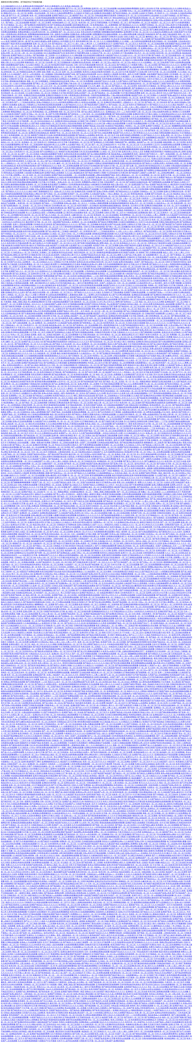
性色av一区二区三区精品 (20, 335)
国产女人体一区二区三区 (37, 163)
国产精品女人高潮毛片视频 (82, 414)
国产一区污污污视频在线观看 (130, 508)
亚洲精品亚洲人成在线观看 (106, 299)
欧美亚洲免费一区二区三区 (172, 318)
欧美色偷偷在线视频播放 (112, 79)
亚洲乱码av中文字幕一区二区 (27, 527)
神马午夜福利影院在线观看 (174, 388)
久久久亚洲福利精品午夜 (11, 313)
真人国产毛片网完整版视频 (56, 114)
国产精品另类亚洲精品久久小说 (160, 274)
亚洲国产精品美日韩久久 (160, 184)
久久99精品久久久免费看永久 (50, 11)
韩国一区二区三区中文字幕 (70, 112)
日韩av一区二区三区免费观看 (81, 81)
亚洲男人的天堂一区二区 (180, 485)
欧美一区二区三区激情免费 (100, 318)
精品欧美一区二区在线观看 (78, 518)
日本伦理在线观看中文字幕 (73, 560)
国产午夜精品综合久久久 (47, 166)
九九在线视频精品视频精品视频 (119, 271)
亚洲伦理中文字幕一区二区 (41, 274)
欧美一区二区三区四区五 (29, 480)
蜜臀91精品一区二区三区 (109, 243)
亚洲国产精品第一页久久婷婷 (39, 196)
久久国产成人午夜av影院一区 (133, 255)
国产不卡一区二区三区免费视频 (78, 8)
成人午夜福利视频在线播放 (126, 250)
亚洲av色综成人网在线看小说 (60, 503)
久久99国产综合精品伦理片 (105, 69)
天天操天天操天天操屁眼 (135, 323)
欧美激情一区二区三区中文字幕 (115, 72)
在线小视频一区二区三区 (51, 72)
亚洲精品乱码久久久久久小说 (20, 353)
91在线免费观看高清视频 (105, 58)
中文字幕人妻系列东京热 (163, 527)
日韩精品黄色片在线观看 (182, 159)
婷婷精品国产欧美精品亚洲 (141, 278)
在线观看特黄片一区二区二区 (158, 255)
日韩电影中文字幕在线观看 (163, 109)
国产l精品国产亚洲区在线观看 (139, 109)
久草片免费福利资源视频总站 (140, 20)
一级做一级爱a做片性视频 (40, 442)
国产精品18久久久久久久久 (169, 65)
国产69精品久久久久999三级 (94, 123)
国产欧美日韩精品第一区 (151, 391)
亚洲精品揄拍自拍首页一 (173, 349)
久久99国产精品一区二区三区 (166, 475)
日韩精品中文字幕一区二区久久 (117, 30)
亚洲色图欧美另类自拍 (141, 161)
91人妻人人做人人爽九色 (82, 44)
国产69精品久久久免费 (40, 320)
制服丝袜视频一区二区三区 (150, 149)
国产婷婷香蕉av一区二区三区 (91, 323)
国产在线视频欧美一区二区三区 (128, 187)
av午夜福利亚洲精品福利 (94, 480)
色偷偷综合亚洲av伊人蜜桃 (30, 72)
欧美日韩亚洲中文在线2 (10, 550)
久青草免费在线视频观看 (154, 229)
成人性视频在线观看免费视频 (142, 337)
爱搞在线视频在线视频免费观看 (165, 377)
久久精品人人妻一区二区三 (176, 313)
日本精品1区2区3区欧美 (42, 224)
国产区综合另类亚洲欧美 (110, 557)
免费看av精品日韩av (70, 438)
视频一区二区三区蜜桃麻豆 (38, 81)
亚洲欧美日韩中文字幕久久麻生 (145, 114)
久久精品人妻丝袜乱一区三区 (115, 281)
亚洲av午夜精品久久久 (10, 109)
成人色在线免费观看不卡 (70, 360)
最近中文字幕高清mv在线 (39, 245)
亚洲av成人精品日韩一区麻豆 (57, 407)
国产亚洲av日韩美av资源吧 (104, 191)
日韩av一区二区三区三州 (70, 159)
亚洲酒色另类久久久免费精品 (174, 236)
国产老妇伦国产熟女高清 (58, 454)
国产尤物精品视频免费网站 (86, 170)
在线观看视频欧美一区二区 (81, 489)
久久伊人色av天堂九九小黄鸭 (108, 302)
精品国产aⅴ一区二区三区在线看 (149, 142)
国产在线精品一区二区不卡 (62, 501)
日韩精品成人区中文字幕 (57, 142)
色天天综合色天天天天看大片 (33, 309)
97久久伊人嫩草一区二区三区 (99, 86)
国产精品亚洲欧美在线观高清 (55, 342)
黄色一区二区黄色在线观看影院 (113, 257)
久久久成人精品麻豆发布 (141, 116)
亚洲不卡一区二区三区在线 (131, 553)
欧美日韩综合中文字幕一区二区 (145, 424)
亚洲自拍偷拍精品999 (68, 198)
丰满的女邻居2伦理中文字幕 (38, 522)
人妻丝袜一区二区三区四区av (53, 377)
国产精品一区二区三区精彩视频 (34, 403)
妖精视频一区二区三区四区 (178, 489)
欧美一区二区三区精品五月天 (128, 459)
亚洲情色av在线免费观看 (92, 281)
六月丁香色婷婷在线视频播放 (71, 227)
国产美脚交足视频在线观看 (86, 274)
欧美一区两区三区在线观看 (146, 27)
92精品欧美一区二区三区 (42, 543)
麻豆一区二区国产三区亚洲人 (16, 266)
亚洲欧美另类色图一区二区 (43, 445)
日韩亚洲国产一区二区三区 (114, 182)
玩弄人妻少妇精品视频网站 (136, 393)
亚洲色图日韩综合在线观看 (65, 156)
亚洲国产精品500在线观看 (61, 175)
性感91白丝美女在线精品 (161, 159)
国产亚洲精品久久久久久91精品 (80, 339)
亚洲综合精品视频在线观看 (11, 149)
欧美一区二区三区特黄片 (63, 541)
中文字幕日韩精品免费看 (130, 93)
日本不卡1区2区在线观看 (148, 222)
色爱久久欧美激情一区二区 (96, 449)
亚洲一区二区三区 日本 (42, 44)
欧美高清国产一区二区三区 (67, 285)
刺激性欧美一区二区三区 (35, 62)
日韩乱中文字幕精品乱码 (50, 126)
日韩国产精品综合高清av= (58, 419)
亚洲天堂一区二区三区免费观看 (115, 330)
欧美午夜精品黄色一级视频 (141, 468)
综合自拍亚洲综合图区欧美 (93, 55)
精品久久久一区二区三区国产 (134, 238)
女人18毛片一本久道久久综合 (69, 278)
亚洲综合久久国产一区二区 (116, 539)
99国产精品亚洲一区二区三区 (154, 156)
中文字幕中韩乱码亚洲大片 (180, 311)
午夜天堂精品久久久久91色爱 (60, 306)
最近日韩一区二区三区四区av (80, 454)
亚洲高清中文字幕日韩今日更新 (141, 217)
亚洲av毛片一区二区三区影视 (141, 203)
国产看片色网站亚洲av (173, 442)
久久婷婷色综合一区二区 (33, 86)
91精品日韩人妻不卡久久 (131, 236)
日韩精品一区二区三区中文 (51, 30)
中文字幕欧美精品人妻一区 (90, 421)
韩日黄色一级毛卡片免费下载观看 (132, 74)
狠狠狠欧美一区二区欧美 (154, 442)
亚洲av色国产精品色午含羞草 (130, 245)
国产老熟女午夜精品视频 (181, 83)
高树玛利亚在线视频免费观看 (111, 276)
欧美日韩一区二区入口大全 (82, 133)
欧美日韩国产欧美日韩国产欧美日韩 (177, 198)
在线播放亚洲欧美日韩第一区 (70, 281)
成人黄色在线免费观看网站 (148, 69)
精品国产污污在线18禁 (114, 51)
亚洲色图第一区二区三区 (180, 306)
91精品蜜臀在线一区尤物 (92, 248)
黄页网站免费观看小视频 (39, 473)
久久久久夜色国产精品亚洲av (48, 520)
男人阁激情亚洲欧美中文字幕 (39, 302)
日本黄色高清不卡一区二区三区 (110, 130)
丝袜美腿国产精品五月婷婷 (175, 44)
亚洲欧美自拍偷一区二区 (121, 161)
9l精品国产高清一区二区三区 (138, 327)
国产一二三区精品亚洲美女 (25, 102)
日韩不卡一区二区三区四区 (126, 288)
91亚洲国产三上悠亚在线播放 (40, 210)
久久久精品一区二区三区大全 (136, 360)
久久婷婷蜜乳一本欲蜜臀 (82, 379)
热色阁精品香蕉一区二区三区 (46, 227)
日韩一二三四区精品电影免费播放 (19, 257)
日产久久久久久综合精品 (11, 309)
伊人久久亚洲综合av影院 (36, 213)
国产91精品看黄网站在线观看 (169, 342)
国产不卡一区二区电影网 (19, 15)
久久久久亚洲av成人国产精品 (48, 344)
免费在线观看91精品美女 (169, 133)
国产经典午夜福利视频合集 (88, 243)
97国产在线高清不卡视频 (24, 189)
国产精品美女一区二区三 (62, 44)
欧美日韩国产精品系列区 (124, 370)
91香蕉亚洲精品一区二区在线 (50, 485)
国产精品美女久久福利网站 (97, 88)
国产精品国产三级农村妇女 (97, 316)
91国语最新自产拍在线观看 (121, 386)
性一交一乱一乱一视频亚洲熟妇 (138, 381)
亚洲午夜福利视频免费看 (152, 494)
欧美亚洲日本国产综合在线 (62, 65)
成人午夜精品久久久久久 (162, 330)
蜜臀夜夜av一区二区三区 (111, 107)
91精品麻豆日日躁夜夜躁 (100, 184)
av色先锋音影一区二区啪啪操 (41, 74)
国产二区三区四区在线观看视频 (51, 98)
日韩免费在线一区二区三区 (159, 316)
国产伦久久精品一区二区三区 (82, 229)
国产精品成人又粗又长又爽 (153, 445)
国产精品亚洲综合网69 (151, 438)
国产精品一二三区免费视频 (52, 203)
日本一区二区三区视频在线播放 (122, 27)
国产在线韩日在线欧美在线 (137, 182)
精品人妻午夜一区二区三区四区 (175, 414)
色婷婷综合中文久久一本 (11, 250)
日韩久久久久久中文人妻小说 (151, 196)
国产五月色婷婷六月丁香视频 (109, 412)
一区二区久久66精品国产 (33, 461)
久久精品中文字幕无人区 (83, 13)
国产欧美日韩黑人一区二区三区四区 (158, 231)
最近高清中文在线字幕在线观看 (108, 400)
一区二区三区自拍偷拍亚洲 (179, 213)
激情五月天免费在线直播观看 (48, 327)
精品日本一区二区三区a (121, 62)
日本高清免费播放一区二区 (28, 264)
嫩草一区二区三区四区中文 (76, 98)
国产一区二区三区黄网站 (101, 346)
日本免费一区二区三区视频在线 (57, 62)
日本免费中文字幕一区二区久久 (100, 98)
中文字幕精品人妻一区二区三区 (152, 478)
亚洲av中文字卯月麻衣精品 (60, 283)
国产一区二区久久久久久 (59, 471)
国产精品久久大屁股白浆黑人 (153, 163)
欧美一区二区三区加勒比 (162, 220)
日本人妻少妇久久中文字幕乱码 (110, 170)
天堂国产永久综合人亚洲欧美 (19, 262)
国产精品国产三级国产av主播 (140, 173)
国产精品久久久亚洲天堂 (61, 196)
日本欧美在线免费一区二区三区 (35, 140)
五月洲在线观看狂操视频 (70, 327)
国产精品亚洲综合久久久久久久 (65, 224)
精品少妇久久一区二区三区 (64, 67)
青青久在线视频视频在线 (72, 248)
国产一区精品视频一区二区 (171, 154)
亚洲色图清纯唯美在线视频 (64, 135)
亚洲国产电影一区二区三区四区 (154, 140)
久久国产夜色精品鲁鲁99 (129, 325)
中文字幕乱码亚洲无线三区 (68, 557)
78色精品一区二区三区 (147, 529)
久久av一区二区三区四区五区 (176, 553)
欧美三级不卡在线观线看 (92, 511)
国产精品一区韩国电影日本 (62, 529)
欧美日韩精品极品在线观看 (12, 356)
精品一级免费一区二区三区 (49, 119)
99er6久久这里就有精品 (72, 147)
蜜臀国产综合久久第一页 (13, 269)
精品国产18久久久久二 (60, 229)
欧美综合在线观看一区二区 (92, 102)
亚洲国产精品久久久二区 (62, 15)
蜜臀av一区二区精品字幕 (118, 119)
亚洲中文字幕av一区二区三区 (33, 114)
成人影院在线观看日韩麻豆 (154, 511)
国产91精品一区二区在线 (175, 534)
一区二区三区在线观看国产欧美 (167, 320)
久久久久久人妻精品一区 (67, 388)
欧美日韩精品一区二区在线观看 (164, 41)
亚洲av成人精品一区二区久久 (75, 203)
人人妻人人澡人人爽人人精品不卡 (135, 107)
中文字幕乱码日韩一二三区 (111, 238)
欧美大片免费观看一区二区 (116, 220)
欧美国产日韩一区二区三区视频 (105, 245)
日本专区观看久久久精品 (129, 396)
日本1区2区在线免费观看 (89, 152)
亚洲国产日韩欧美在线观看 (135, 292)
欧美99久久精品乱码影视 (93, 72)
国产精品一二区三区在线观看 (17, 22)
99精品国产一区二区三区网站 (65, 210)
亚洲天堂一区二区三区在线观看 (103, 8)
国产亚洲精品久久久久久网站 (81, 149)
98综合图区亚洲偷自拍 (32, 339)
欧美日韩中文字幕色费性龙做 (77, 53)
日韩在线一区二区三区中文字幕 (82, 400)
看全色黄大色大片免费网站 (141, 449)
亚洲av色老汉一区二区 (132, 276)
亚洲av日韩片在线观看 (12, 39)
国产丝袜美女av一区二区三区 (161, 290)
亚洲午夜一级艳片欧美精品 (62, 435)
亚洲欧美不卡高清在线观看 (128, 128)
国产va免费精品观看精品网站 (82, 447)
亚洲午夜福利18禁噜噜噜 (130, 135)
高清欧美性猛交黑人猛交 (17, 299)
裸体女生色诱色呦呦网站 (69, 555)
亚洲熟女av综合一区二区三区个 (163, 327)
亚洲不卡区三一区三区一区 (153, 201)
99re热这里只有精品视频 (120, 39)
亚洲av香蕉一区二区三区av (171, 135)
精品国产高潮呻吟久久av (115, 46)
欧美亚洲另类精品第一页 (58, 346)
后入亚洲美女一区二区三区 (91, 159)
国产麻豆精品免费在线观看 (80, 471)
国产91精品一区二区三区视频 (55, 194)
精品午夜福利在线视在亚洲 (122, 475)
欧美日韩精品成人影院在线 (43, 137)
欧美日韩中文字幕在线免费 (17, 243)
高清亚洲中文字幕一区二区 (135, 452)
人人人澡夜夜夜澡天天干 (102, 44)
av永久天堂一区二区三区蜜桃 (55, 86)
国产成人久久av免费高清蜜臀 (131, 384)
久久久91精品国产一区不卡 (18, 74)
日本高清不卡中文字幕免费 (17, 121)
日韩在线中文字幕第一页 (35, 76)
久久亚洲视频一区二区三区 (149, 175)
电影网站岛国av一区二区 (118, 217)
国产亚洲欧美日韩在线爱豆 (110, 353)
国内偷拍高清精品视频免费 (32, 51)
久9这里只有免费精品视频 (136, 123)
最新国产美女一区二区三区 (83, 15)
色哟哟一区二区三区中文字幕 (68, 20)
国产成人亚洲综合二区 (21, 274)
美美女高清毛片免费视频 (91, 32)
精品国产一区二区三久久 (161, 22)
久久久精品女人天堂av (95, 290)
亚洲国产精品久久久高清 (152, 543)
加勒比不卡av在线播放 (43, 494)
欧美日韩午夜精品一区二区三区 (48, 60)
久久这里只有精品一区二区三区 (18, 48)
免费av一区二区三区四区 (148, 65)
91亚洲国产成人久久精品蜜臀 (80, 245)
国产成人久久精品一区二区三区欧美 (56, 215)
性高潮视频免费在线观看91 (104, 532)
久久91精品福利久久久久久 (134, 433)
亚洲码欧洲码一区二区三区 (105, 201)
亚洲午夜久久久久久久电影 (90, 107)
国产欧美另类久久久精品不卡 (132, 121)
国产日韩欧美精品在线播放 (71, 499)
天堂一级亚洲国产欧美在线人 (59, 222)
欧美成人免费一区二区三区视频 (95, 217)
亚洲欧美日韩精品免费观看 (88, 548)
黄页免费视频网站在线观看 (64, 37)
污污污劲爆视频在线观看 (34, 356)
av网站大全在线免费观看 (115, 123)
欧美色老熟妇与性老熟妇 (177, 140)
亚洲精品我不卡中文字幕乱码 (156, 548)
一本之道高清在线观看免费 (140, 41)
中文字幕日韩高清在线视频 (165, 417)
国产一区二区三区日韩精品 (30, 27)
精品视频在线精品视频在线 (110, 205)
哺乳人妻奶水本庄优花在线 (84, 396)
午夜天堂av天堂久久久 (27, 327)
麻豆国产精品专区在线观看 (125, 487)
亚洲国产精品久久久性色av (21, 55)
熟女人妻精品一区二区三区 (119, 194)
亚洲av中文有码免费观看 (22, 421)
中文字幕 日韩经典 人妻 (177, 285)
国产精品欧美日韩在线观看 (37, 180)
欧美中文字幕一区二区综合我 (157, 306)
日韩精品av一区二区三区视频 (151, 191)
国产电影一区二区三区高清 (66, 276)
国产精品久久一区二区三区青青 (124, 86)
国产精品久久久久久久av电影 (59, 201)
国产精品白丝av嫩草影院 (113, 499)
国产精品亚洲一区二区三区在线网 (37, 435)
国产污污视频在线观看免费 (105, 546)
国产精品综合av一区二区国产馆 (177, 60)
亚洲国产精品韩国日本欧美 (23, 499)
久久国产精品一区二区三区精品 (13, 454)
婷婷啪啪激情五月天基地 (70, 264)
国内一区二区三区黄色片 (158, 213)
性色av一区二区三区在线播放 (97, 27)
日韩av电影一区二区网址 (159, 311)
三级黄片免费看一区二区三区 (27, 100)
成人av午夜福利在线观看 (48, 130)
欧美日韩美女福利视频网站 (45, 20)
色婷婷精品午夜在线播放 (50, 217)
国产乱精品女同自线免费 (86, 74)
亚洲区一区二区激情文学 (175, 67)
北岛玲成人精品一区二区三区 (126, 473)
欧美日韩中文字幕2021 (182, 231)
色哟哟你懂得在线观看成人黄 (24, 156)
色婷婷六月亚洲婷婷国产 (170, 168)
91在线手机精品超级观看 (45, 18)
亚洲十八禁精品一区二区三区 (13, 295)
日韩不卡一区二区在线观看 (93, 220)
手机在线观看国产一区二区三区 (159, 238)
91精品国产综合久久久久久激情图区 (32, 489)
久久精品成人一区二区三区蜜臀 (136, 367)
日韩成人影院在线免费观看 (74, 27)
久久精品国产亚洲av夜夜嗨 (68, 323)
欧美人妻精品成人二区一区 (156, 51)
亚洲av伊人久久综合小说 (64, 191)
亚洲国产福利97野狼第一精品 (151, 473)
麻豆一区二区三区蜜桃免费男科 (100, 487)
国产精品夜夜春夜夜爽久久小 (112, 515)
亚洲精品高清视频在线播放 (84, 58)
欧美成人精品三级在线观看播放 (106, 358)
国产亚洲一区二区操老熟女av (107, 396)
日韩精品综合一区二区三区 (86, 130)
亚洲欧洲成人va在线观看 (54, 39)
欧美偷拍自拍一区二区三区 (101, 457)
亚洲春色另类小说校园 (83, 191)
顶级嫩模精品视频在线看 (181, 126)
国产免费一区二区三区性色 (45, 553)
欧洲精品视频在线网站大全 (14, 241)
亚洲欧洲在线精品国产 (112, 349)
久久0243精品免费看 (54, 424)
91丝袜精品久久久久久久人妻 (67, 466)
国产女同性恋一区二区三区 (111, 198)
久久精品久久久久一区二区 (130, 525)
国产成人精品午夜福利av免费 (39, 41)
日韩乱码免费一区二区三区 (32, 405)
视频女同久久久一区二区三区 (15, 13)
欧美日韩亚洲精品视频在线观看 (24, 182)
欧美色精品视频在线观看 (22, 311)
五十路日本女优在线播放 (107, 128)
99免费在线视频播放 (9, 32)
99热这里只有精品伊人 (85, 546)
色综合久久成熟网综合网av (144, 457)
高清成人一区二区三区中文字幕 (136, 372)
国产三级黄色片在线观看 (113, 367)
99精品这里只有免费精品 (139, 405)
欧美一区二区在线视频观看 (19, 541)
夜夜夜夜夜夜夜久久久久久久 (56, 356)
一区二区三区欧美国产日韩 (163, 62)
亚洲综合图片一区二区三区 (167, 550)
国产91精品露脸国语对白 (148, 532)
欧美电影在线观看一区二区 (84, 374)
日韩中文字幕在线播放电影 (94, 227)
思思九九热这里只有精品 (22, 276)
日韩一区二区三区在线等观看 (144, 419)
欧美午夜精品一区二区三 (50, 46)
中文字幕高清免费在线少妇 (56, 208)
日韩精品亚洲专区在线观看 (14, 213)
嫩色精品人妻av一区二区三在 (157, 37)
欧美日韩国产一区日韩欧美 (88, 205)
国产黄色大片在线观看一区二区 (74, 527)
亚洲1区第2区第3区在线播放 (75, 154)
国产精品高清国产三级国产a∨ (96, 105)
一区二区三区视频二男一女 (153, 508)
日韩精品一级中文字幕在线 (94, 46)
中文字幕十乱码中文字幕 (76, 241)
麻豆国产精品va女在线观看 (80, 297)
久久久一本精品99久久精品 (108, 525)
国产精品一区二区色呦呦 (88, 224)
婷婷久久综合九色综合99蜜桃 (172, 128)
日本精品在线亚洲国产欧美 (108, 442)
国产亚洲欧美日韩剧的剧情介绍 (36, 25)
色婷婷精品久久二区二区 (128, 196)
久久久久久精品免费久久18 (168, 81)
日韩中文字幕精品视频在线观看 (72, 290)
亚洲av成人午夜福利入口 (27, 105)
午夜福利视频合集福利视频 (21, 330)
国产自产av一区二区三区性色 (176, 48)
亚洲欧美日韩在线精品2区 (38, 133)
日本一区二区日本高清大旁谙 (149, 318)
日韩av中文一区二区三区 (151, 224)
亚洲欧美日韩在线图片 (103, 13)
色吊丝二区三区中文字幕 (126, 58)
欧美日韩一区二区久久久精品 (61, 398)
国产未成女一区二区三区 (118, 105)
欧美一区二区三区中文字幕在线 (174, 391)
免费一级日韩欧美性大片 (39, 283)
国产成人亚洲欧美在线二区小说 (64, 384)
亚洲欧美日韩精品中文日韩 (56, 95)
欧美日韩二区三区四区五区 (68, 238)
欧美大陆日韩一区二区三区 (30, 215)
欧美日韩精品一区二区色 (59, 320)
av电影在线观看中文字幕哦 (123, 356)
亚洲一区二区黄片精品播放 (112, 156)
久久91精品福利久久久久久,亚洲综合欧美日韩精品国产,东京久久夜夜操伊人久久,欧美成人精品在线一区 (42, 6)
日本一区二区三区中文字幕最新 (48, 367)
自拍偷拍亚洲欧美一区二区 (164, 281)
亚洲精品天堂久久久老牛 (72, 220)
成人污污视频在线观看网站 (162, 351)
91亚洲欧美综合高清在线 (81, 62)
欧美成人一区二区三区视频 (11, 386)
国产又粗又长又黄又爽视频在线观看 (88, 501)
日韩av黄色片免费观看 (84, 358)
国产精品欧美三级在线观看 (106, 435)
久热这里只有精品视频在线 (172, 149)
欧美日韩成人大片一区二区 (177, 339)
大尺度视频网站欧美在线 (65, 358)
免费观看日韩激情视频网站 (113, 360)
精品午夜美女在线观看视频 (21, 44)
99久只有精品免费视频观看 (38, 414)
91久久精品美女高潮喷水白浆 (161, 32)
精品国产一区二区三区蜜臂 (41, 22)
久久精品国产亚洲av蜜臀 (40, 379)
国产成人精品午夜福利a (177, 102)
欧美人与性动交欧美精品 (72, 123)
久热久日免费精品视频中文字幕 (162, 107)
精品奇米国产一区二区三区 (166, 363)
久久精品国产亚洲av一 (99, 194)
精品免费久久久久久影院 (169, 269)
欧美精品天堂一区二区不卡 (119, 468)
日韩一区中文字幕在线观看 (84, 65)
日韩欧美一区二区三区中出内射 (43, 91)
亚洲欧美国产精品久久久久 (23, 227)
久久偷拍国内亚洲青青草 (91, 83)
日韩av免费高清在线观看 (28, 119)
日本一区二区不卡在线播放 (177, 205)
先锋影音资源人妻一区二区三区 (139, 177)
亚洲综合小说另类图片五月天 (63, 41)
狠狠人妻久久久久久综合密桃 (12, 62)
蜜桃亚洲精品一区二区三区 (21, 112)
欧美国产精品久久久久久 (72, 11)
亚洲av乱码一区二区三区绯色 (69, 182)
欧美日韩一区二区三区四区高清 (120, 428)
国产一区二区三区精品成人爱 (128, 492)
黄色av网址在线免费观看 (101, 309)
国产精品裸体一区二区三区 (139, 22)
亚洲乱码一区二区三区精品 (21, 358)
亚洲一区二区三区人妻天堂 (151, 93)
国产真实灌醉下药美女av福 (108, 534)
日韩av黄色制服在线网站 (146, 58)
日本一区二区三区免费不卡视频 (23, 281)
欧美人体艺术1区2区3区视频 (27, 457)
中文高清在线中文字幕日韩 (117, 173)
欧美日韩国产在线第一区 (128, 252)
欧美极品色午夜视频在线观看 (48, 159)
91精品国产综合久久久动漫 (116, 55)
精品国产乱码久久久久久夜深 (111, 388)
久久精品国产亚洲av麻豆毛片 (168, 95)
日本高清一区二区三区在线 (130, 266)
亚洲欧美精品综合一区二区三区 (13, 259)
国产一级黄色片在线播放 (150, 459)
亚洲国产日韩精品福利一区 (11, 128)
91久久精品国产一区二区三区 (72, 116)
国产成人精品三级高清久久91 (93, 112)
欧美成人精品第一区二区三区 (13, 424)
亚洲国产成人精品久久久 (72, 485)
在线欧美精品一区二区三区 (50, 123)
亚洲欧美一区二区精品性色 (46, 323)
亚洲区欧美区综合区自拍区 (62, 252)
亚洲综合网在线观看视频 (91, 79)
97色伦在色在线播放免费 (104, 187)
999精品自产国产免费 (108, 306)
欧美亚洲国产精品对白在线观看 (119, 208)
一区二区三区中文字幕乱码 (40, 205)
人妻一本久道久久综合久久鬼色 (81, 69)
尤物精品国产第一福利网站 (125, 142)
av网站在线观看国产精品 (105, 175)
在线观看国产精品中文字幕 (156, 299)
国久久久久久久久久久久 (156, 323)
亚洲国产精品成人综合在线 (57, 69)
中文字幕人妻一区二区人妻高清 (117, 480)
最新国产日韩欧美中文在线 (112, 37)
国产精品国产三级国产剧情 (160, 83)
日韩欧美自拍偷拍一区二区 (167, 513)
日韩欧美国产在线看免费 (155, 313)
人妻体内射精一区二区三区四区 (64, 539)
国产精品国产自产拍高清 (172, 224)
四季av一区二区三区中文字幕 (167, 503)
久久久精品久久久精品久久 (61, 522)
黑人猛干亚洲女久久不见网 (40, 243)
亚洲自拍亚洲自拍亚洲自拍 (130, 163)
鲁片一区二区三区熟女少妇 (84, 435)
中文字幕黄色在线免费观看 (40, 187)
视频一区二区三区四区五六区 (66, 137)
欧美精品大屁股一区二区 (176, 163)
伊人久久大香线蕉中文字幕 (14, 503)
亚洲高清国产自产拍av (140, 184)
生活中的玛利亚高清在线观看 (90, 285)
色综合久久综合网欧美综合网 (44, 496)
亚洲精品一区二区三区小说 (138, 290)
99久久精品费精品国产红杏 (54, 53)
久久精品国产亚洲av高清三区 (74, 88)
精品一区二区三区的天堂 (98, 119)
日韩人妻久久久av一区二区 (59, 489)
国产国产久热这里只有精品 (168, 227)
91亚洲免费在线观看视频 (43, 67)
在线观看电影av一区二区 (145, 363)
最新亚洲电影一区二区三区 (146, 496)
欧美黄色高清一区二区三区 (114, 323)
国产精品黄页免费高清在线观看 (78, 309)
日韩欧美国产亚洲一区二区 (175, 525)
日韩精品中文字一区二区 (126, 15)
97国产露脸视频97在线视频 (150, 332)
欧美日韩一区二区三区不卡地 (107, 135)
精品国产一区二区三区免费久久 (145, 271)
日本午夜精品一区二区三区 (162, 11)
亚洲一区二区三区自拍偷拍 (40, 175)
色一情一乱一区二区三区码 (68, 421)
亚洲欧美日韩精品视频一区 (155, 205)
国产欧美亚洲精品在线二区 (148, 269)
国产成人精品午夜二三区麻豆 (57, 231)
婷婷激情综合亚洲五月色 (111, 91)
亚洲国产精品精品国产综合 (32, 363)
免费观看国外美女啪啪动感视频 (105, 34)
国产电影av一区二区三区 (22, 445)
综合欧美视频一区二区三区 (105, 447)
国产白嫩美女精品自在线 (159, 30)
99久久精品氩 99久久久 (103, 541)
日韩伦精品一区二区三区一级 (57, 391)
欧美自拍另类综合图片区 (82, 522)
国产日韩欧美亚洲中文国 (11, 8)
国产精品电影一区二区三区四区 (57, 447)
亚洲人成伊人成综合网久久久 (89, 91)
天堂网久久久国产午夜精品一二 (173, 459)
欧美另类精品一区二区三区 (16, 522)
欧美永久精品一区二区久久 (181, 123)
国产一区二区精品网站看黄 (163, 173)
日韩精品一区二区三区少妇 (30, 400)
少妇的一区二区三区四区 (182, 220)
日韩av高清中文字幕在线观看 (22, 20)
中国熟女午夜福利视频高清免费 (106, 163)
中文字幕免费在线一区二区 (28, 372)
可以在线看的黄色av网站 (11, 201)
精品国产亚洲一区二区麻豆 (103, 320)
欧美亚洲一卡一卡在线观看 (180, 147)
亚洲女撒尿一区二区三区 (132, 349)
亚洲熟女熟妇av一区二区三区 (152, 48)
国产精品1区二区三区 (53, 259)
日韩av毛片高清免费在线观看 (44, 311)
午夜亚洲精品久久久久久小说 (135, 130)
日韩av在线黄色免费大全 (162, 112)
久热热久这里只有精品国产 (174, 482)
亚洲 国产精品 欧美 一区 (149, 98)
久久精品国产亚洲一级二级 (29, 46)
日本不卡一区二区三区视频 (170, 309)
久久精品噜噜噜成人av (105, 473)
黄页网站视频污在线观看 (172, 396)
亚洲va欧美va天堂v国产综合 (104, 489)
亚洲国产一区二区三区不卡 (109, 48)
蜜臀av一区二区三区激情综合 (18, 412)
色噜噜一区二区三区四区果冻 (46, 79)
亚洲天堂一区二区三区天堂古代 (149, 234)
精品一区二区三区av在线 (93, 499)
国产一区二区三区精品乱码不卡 (104, 144)
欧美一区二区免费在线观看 (68, 166)
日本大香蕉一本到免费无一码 (33, 8)
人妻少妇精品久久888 (139, 76)
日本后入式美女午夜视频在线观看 (31, 69)
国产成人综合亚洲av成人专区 (114, 147)
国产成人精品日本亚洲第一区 (37, 292)
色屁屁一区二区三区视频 (22, 137)
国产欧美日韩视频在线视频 (83, 332)
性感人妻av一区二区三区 (80, 180)
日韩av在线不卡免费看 (163, 337)
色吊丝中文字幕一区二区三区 (92, 351)
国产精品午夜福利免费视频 (111, 365)
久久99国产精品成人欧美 (61, 482)
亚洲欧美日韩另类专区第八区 (17, 187)
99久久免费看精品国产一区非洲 (57, 168)
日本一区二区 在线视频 (126, 283)
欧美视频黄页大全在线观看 (52, 468)
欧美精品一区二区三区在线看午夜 (111, 274)
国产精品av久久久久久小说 (73, 30)
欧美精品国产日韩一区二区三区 (141, 417)
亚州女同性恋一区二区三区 (145, 464)
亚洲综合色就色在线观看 (180, 452)
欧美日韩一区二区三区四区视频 (135, 189)
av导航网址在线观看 (54, 213)
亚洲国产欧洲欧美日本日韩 (162, 400)
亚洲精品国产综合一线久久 (97, 337)
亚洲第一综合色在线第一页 (38, 13)
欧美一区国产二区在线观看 (85, 442)
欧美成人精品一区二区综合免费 (139, 304)
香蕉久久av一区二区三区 (90, 236)
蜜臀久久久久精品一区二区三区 (124, 309)
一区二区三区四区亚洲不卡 (117, 417)
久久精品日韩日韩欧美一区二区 (129, 414)
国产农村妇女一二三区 (77, 114)
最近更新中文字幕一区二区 (36, 222)
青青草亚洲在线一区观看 (140, 194)
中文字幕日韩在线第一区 (82, 196)
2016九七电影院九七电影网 (107, 74)
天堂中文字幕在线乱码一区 (114, 60)
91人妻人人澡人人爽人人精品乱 (56, 461)
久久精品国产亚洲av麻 (94, 177)
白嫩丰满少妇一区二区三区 (82, 215)
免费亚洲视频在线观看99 (159, 189)
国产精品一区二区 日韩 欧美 (156, 102)
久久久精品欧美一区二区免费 (44, 353)
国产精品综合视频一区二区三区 (72, 506)
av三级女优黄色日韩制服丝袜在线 (53, 457)
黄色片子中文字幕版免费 (13, 407)
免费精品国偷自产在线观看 (88, 189)
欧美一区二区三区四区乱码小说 (139, 281)
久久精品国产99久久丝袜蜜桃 (44, 421)
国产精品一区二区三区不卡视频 (113, 83)
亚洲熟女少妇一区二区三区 (146, 379)
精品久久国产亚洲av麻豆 (22, 170)
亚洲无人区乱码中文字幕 (150, 8)
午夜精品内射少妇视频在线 (137, 213)
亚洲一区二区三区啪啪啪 (72, 72)
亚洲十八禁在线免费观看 (23, 224)
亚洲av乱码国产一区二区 (84, 93)
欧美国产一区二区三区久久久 (22, 18)
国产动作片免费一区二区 (95, 372)
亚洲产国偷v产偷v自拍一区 (69, 83)
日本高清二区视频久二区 (41, 252)
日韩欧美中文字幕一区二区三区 (21, 79)
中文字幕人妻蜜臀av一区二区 (16, 175)
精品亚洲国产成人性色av (18, 398)
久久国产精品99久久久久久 (73, 105)
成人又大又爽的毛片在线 (115, 137)
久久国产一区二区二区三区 (46, 278)
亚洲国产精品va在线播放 (54, 173)
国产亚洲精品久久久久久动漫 (143, 88)
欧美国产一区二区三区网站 (78, 194)
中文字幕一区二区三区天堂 (158, 123)
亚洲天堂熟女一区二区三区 (26, 130)
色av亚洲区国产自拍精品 (117, 304)
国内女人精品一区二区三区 (146, 541)
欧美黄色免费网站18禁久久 (70, 102)
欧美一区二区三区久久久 (91, 147)
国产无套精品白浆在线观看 (61, 25)
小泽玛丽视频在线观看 (158, 360)
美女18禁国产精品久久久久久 (92, 20)
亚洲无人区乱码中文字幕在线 (138, 431)
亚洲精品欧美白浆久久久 (29, 126)
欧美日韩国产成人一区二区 (103, 454)
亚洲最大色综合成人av (132, 438)
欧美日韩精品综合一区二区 (56, 76)
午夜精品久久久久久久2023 (127, 332)
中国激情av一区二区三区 (135, 248)
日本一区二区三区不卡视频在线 (34, 201)
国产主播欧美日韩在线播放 (56, 518)
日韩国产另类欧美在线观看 (69, 236)
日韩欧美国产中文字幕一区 (59, 180)
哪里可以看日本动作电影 (87, 496)
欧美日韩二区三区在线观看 (73, 271)
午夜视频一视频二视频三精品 (15, 302)
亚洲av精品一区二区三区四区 (65, 410)
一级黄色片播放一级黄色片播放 (87, 494)
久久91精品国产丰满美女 (24, 410)
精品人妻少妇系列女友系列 (60, 414)
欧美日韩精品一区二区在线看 (115, 177)
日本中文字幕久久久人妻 (157, 79)
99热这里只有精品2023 (10, 487)
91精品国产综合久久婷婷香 (136, 274)
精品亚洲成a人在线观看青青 (122, 154)
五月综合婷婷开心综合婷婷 (148, 15)
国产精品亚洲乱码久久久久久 (16, 349)
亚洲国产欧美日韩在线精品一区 (105, 391)
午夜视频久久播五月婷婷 (172, 494)
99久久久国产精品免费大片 (125, 234)
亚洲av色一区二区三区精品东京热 (159, 433)
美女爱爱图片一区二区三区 (124, 503)
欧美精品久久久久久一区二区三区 (74, 119)
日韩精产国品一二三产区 (158, 421)
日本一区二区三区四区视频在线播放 (130, 489)
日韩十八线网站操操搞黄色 (108, 266)
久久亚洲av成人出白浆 (97, 76)
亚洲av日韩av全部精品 (162, 20)
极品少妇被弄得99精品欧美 (67, 353)
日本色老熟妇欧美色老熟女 (79, 184)
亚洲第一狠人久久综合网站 (19, 229)
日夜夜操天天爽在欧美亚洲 (58, 403)
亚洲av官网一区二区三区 (10, 53)
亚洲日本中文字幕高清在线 (85, 266)
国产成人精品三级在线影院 (166, 34)
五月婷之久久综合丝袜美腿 (57, 269)
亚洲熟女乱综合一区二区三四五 (51, 550)
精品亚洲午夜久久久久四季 (54, 144)
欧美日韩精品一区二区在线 (157, 147)
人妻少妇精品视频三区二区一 (96, 116)
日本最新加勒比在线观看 (170, 144)
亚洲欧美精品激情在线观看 (21, 37)
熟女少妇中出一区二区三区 (49, 360)
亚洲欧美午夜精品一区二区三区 (126, 98)
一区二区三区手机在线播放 (38, 234)
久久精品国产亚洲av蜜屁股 (103, 370)
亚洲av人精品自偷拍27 (45, 156)
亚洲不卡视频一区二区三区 (129, 435)
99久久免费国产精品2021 (163, 177)
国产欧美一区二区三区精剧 (74, 464)
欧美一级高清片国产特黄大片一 (147, 154)
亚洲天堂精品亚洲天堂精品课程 (43, 107)
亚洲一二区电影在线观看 (142, 386)
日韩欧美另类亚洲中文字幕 (105, 332)
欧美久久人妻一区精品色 (41, 529)
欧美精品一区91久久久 (32, 304)
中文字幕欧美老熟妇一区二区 (111, 189)
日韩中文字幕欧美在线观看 (165, 259)
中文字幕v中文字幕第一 (154, 67)
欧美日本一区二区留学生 (106, 407)
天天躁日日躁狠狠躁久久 (128, 222)
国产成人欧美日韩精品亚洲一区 (131, 313)
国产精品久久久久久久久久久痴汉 (163, 105)
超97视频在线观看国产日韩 (103, 379)
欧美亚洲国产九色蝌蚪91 (58, 184)
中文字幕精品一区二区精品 (169, 541)
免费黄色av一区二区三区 (124, 379)
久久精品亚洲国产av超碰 (51, 304)
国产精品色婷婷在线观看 (163, 471)
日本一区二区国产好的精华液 (179, 51)
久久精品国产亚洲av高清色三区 (71, 513)
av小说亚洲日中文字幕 (29, 555)
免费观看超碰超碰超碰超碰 (38, 34)
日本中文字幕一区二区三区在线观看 (162, 72)
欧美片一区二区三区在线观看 (151, 325)
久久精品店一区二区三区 (24, 440)
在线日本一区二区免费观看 (180, 257)
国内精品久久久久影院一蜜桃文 (91, 137)
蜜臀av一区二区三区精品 (82, 503)
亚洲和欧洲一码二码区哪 (94, 30)
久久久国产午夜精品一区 (169, 15)
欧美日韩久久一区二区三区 (37, 306)
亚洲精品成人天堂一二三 (115, 112)
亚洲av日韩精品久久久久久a (47, 102)
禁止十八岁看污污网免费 (35, 295)
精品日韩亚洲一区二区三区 (84, 252)
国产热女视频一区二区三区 (52, 27)
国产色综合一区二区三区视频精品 (84, 140)
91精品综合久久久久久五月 (70, 109)
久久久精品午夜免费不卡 (50, 264)
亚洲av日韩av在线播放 (123, 320)
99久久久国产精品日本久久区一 (175, 93)
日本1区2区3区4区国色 (51, 255)
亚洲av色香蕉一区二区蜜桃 (88, 384)
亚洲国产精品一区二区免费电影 (14, 414)
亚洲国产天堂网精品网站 (75, 337)
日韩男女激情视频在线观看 (14, 184)
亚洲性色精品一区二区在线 (38, 370)
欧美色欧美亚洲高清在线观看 (49, 105)
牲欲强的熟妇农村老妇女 (150, 180)
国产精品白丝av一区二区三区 (152, 262)
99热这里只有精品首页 (52, 51)
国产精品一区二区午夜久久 (50, 527)
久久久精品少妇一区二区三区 (140, 539)
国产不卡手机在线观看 (10, 126)
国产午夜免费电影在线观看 (90, 445)
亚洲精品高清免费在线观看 (127, 407)
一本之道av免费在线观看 (55, 8)
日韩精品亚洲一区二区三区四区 (103, 180)
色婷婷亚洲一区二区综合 (75, 393)
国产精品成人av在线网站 (85, 135)
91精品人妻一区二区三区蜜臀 (116, 20)
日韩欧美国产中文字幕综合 (25, 116)
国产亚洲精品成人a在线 (147, 81)
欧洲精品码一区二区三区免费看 (109, 461)
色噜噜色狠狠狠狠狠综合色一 (81, 391)
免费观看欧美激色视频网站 (112, 32)
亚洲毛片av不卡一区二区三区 (66, 478)
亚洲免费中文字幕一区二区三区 (136, 32)
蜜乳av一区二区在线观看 (72, 511)
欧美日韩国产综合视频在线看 (176, 121)
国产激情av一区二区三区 (97, 377)
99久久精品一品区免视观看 (54, 417)
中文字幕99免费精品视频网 (144, 241)
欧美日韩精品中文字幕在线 (51, 372)
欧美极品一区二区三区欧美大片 (34, 142)
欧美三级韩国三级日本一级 (16, 41)
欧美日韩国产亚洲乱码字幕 (120, 259)
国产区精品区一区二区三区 (26, 238)
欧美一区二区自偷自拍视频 (30, 316)
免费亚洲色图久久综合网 (27, 32)
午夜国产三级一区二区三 (41, 482)
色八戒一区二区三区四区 (154, 384)
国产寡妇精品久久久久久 (129, 25)
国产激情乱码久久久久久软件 (171, 532)
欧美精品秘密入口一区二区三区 (65, 22)
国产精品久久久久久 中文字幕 (31, 487)
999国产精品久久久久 (100, 297)
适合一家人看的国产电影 (108, 140)
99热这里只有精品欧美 (146, 34)
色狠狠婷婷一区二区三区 (36, 318)
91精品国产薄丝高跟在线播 (92, 349)
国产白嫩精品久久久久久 (154, 461)
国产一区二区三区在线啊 (170, 522)
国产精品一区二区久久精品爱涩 (163, 119)
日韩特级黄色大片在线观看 (26, 536)
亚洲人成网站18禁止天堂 (18, 58)
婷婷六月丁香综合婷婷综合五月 (116, 18)
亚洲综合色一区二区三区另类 (120, 241)
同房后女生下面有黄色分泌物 (159, 243)
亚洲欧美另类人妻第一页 (123, 457)
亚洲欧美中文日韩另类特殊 (72, 46)
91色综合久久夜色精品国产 (157, 353)
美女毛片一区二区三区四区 (145, 53)
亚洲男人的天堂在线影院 (98, 295)
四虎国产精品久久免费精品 (93, 485)
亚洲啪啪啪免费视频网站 (77, 363)
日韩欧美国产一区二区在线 (52, 464)
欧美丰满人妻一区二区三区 (20, 452)
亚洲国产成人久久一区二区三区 (21, 271)
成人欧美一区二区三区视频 (37, 503)
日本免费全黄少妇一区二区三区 (64, 205)
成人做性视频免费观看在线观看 (32, 391)
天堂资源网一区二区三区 (179, 74)
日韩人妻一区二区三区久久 (83, 187)
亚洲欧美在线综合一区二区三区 (117, 278)
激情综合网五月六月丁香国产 (51, 100)
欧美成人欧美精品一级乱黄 (176, 447)
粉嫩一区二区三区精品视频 (119, 513)
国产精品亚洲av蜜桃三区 (10, 255)
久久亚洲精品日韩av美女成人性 (126, 522)
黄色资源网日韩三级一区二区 (87, 41)
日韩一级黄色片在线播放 (59, 34)
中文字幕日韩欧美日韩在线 (108, 121)
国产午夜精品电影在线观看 (32, 313)
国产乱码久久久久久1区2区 (166, 18)
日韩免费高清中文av (22, 320)
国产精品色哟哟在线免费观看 (25, 147)
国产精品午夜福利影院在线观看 (147, 370)
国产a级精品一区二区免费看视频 (121, 363)
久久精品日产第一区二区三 (100, 53)
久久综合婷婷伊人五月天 (150, 144)
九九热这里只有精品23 (32, 449)
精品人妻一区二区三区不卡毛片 (106, 403)
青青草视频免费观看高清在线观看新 (166, 116)
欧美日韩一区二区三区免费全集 (168, 53)
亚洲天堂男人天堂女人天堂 (132, 152)
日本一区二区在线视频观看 (169, 424)
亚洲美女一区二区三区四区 (32, 177)
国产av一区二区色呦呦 (10, 215)
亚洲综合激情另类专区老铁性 (12, 161)
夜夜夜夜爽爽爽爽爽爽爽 (129, 149)
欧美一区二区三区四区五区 (180, 466)
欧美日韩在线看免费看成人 (86, 48)
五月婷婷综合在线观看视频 (156, 489)
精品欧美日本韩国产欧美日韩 (16, 245)
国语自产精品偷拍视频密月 (82, 508)
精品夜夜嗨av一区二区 (28, 109)
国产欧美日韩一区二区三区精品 (57, 288)
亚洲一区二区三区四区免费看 (156, 210)
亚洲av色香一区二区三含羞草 (46, 351)
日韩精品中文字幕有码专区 (89, 198)
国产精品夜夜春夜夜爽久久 (58, 297)
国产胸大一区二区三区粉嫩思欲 (45, 83)
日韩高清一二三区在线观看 (152, 198)
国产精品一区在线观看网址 (83, 201)
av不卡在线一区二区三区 (29, 217)
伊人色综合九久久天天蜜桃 (153, 525)
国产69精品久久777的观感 (127, 65)
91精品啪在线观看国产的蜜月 (51, 154)
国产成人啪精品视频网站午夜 (98, 154)
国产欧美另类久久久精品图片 (118, 76)
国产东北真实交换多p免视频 (75, 100)
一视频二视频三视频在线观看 (104, 492)
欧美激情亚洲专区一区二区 (73, 51)
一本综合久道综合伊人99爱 (112, 433)
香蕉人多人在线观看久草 (127, 482)
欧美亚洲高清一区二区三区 (161, 405)
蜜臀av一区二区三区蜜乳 (150, 435)
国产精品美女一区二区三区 (56, 386)
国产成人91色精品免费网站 (32, 39)
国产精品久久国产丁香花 (102, 471)
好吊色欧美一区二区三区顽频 (168, 454)
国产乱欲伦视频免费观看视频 (147, 168)
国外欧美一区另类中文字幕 (133, 205)
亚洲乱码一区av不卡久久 (83, 532)
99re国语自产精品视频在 (115, 126)
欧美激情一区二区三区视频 (36, 184)
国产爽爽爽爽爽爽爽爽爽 (20, 482)
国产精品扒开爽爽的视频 (107, 222)
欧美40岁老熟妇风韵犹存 (27, 166)
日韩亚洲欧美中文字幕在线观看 (83, 288)
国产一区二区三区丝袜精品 (155, 339)
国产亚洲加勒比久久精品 (62, 187)
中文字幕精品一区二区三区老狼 (129, 201)
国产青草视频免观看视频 (90, 557)
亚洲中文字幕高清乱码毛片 (134, 51)
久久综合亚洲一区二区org (71, 344)
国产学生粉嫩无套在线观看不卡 (158, 410)
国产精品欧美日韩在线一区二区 (142, 18)
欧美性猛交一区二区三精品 (167, 428)
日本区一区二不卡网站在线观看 (78, 234)
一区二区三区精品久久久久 (42, 262)
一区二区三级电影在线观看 (131, 557)
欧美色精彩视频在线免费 (74, 177)
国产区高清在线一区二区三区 (101, 342)
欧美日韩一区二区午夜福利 (82, 163)
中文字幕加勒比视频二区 (35, 241)
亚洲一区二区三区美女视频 (120, 100)
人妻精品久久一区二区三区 (133, 102)
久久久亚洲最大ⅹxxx (24, 67)
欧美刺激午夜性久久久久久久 (139, 159)
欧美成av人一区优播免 (75, 417)
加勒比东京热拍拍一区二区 (128, 546)
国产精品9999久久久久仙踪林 (127, 191)
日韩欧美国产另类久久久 (177, 156)
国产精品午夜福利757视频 (95, 173)
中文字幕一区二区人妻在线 (98, 100)
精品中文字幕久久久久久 (42, 170)
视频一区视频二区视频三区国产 (39, 299)
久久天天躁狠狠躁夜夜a (22, 478)
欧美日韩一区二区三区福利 (130, 403)
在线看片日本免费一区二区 (37, 419)
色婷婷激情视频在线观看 (144, 475)
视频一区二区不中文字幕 (140, 506)
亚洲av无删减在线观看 (160, 485)
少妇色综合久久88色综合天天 (13, 222)
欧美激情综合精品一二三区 (144, 428)
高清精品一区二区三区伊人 (124, 541)
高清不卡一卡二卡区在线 (167, 13)
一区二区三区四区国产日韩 (125, 426)
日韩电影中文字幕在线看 (77, 86)
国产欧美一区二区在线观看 (119, 116)
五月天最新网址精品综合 (114, 452)
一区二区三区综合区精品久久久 (41, 121)
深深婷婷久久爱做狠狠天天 (88, 388)
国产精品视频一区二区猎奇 (44, 55)
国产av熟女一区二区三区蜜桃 (61, 532)
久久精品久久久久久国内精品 (134, 79)
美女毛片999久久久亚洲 (115, 393)
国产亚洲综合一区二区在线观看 (85, 325)
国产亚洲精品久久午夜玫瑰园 (101, 142)
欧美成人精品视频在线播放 (25, 285)
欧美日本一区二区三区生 (106, 65)
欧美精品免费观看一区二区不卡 (84, 412)
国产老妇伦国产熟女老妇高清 (178, 137)
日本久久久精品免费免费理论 (61, 13)
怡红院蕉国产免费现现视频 (43, 276)
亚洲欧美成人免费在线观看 (81, 34)
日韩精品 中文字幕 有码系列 (62, 93)
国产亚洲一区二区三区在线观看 (163, 431)
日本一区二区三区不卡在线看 (76, 39)
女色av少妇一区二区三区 (46, 557)
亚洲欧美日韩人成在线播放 (99, 39)
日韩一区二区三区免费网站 (23, 60)
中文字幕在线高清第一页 (130, 48)
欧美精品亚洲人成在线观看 (164, 304)
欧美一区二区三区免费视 (93, 213)
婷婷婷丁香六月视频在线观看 (150, 252)
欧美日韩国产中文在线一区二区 (162, 372)
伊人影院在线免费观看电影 (56, 295)
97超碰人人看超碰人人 (169, 438)
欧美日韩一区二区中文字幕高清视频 (93, 22)
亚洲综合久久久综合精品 (152, 358)
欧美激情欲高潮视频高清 (119, 203)
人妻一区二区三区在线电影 (32, 53)
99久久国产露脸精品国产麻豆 (106, 229)
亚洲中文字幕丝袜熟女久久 (133, 555)
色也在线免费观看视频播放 (67, 107)
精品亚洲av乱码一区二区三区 (60, 325)
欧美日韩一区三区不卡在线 (107, 262)
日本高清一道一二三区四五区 (43, 48)
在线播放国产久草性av (64, 58)
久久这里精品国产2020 (106, 288)
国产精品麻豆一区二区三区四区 (60, 459)
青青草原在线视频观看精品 (140, 119)
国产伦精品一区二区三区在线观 (163, 55)
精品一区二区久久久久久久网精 (26, 198)
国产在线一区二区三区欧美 (93, 278)
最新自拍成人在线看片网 (86, 67)
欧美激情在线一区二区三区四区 (25, 98)
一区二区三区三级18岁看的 (169, 271)
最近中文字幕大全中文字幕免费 (135, 264)
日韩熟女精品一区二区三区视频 (132, 534)
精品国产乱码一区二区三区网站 (143, 95)
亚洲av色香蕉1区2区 (183, 107)
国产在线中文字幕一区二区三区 (112, 166)
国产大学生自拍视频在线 (84, 529)
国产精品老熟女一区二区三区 (148, 487)
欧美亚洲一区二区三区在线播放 (106, 215)
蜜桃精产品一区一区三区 (22, 543)
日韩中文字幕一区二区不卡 (115, 213)
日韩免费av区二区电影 (35, 259)
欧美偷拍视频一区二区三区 (178, 91)
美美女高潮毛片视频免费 (41, 374)
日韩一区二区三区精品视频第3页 (155, 266)
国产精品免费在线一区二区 (116, 290)
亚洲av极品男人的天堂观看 (56, 475)
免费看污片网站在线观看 (15, 180)
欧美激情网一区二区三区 (127, 69)
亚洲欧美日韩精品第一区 (48, 109)
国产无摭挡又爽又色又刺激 (112, 421)
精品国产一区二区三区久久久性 (64, 243)
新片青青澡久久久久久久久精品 (145, 133)
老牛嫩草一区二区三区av (102, 62)
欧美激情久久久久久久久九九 (88, 515)
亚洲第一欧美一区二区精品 (41, 335)
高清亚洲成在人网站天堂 (33, 194)
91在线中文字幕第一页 (147, 13)
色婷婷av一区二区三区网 (135, 126)
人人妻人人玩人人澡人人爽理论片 (26, 88)
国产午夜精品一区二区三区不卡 (13, 234)
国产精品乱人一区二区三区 (11, 471)
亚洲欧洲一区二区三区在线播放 (94, 344)
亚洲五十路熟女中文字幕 (131, 224)
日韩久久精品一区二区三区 (134, 37)
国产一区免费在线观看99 (164, 346)
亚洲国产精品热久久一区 (33, 149)
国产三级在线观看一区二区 (23, 323)
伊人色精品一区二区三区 (105, 529)
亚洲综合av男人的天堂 (23, 496)
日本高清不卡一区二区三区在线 (26, 152)
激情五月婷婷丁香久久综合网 (89, 156)
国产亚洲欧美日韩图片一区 (64, 274)
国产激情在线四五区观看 (122, 114)
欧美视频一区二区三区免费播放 (48, 438)
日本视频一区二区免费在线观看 (172, 69)
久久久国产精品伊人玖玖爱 (97, 241)
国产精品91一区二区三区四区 (81, 403)
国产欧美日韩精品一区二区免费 (125, 13)
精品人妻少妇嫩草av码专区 (168, 356)
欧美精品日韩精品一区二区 (45, 388)
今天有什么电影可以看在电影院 (178, 292)
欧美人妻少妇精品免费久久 (59, 128)
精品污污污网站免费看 (134, 60)
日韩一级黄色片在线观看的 (172, 180)
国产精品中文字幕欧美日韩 (173, 398)
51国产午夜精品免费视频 (110, 548)
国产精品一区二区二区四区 (114, 381)
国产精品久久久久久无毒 (101, 550)
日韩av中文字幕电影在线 (48, 536)
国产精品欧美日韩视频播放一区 (149, 398)
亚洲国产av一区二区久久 (68, 433)
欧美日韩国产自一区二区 (142, 377)
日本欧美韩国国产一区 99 (74, 480)
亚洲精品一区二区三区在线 (64, 170)
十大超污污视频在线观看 (22, 83)
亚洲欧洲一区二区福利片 (29, 513)
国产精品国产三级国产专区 (132, 91)
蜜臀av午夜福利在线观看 (20, 379)
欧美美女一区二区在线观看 (71, 217)
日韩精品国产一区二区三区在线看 (91, 539)
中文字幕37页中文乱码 (154, 374)
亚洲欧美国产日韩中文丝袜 (25, 236)
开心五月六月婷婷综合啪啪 (178, 360)
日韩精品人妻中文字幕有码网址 (56, 149)
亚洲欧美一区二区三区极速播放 (161, 76)
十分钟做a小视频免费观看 (98, 203)
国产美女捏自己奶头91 (143, 518)
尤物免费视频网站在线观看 (27, 11)
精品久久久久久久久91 (182, 337)
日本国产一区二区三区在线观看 (32, 475)
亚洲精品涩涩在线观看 (140, 295)
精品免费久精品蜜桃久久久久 (128, 180)
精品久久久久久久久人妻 (136, 147)
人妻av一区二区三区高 (131, 198)
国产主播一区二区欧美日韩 (137, 166)
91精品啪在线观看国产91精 (62, 302)
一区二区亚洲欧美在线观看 (84, 175)
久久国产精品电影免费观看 (89, 433)
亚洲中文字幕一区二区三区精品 (173, 175)
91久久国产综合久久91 (29, 550)
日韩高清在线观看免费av (100, 95)
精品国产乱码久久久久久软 (114, 285)
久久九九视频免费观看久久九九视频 (114, 41)
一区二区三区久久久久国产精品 (101, 426)
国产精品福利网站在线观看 (162, 39)
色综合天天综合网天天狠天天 (67, 445)
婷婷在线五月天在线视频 (13, 173)
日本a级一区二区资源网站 (34, 288)
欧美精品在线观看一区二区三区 (140, 536)
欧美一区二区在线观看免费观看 (98, 114)
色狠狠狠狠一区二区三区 (20, 91)
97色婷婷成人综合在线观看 (95, 271)
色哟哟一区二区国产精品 (158, 285)
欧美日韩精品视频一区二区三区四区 (164, 480)
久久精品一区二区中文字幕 (110, 152)
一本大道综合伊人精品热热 (114, 248)
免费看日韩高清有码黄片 (154, 60)
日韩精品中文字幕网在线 (66, 525)
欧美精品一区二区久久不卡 (153, 245)
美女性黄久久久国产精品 (29, 123)
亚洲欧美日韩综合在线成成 (66, 121)
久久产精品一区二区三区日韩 (121, 297)
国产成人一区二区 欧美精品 (173, 358)
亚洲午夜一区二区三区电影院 (29, 203)
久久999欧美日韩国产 (11, 114)
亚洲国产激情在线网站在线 (179, 421)
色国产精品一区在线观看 (149, 128)
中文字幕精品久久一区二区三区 (35, 128)
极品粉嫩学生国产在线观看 (41, 541)
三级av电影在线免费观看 (121, 95)
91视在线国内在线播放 (180, 166)
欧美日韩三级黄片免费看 (154, 365)
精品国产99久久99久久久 (123, 133)
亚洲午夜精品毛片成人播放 (133, 365)
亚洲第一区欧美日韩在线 (121, 550)
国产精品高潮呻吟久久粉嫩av (179, 548)
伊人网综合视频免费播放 (154, 121)
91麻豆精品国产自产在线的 (145, 356)
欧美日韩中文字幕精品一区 (149, 86)
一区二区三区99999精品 (18, 431)
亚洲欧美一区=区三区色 (35, 518)
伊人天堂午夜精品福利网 (146, 454)
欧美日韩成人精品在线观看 (143, 346)
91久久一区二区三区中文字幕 (139, 55)
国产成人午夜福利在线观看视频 (57, 161)
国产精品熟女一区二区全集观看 (107, 93)
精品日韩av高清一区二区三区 (65, 431)
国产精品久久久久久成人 (159, 264)
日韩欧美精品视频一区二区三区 (88, 37)
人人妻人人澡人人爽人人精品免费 (154, 501)
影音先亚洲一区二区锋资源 (176, 201)
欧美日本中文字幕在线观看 (19, 515)
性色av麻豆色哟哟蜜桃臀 (37, 297)
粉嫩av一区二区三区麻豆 (150, 492)
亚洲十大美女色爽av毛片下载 (175, 325)
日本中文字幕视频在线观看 (73, 304)
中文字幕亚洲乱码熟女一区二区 (83, 128)
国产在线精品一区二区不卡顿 (180, 353)
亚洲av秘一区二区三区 (140, 30)
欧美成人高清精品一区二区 (101, 419)
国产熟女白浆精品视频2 (93, 60)
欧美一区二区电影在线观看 (40, 15)
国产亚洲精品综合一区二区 (73, 372)
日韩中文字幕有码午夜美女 (176, 262)
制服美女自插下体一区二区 (11, 339)
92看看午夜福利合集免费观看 (64, 515)
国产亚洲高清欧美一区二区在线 (15, 205)
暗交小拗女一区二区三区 (63, 299)
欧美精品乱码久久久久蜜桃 (171, 8)
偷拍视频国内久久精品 (151, 276)
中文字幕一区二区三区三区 (128, 144)
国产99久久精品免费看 (103, 133)
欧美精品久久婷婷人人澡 (165, 241)
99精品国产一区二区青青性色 (81, 231)
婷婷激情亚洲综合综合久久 (34, 269)
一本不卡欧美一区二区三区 (89, 311)
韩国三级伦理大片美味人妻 (69, 351)
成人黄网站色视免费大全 (113, 511)
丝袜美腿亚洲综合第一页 (82, 25)
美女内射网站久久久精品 (54, 177)
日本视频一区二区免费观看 (91, 360)
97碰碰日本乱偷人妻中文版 (26, 360)
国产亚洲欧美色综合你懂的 (151, 396)
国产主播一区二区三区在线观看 (54, 339)
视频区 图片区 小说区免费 (95, 417)
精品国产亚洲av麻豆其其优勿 (97, 464)
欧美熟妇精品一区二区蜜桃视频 (68, 18)
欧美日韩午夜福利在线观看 (34, 231)
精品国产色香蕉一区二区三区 (114, 327)
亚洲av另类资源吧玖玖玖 (107, 478)
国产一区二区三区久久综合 (69, 32)
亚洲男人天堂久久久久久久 (30, 377)
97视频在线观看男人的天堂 (171, 487)
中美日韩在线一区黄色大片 (40, 501)
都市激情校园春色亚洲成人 (29, 30)
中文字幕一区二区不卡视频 (40, 332)
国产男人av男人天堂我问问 (63, 494)
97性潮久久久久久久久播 (42, 37)
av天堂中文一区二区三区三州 (68, 381)
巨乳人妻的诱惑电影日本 (108, 325)
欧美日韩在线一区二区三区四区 (15, 501)
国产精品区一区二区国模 (140, 39)
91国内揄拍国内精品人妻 (94, 51)
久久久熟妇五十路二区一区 (72, 60)
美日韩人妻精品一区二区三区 (44, 330)
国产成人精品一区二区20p (176, 478)
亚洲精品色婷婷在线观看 (118, 316)
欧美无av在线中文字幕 (141, 440)
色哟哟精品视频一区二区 (50, 506)
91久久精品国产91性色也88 (177, 215)
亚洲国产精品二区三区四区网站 (177, 229)
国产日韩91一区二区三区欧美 (168, 419)
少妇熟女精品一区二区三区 (130, 391)
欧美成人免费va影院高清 (152, 349)
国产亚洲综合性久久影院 (104, 398)
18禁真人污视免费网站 (142, 208)
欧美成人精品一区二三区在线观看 (55, 400)
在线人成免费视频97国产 (41, 412)
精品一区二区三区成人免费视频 (108, 374)
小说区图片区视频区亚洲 (34, 173)
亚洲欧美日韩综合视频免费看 (155, 91)
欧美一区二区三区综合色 (113, 520)
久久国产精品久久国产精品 (126, 81)
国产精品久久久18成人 (88, 478)
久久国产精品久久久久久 (150, 135)
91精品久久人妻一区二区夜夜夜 (91, 440)
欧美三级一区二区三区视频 (160, 367)
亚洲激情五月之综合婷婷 (50, 198)
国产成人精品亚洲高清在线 (160, 499)
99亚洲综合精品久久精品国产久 (90, 452)
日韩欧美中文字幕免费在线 (51, 88)
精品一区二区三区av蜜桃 (111, 255)
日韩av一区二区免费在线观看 (159, 46)
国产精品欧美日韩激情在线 (59, 140)
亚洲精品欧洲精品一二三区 (88, 276)
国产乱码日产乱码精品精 (90, 166)
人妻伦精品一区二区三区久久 (61, 292)
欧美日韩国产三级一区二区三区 (138, 112)
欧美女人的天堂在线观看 (35, 208)
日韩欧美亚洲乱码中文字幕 (92, 18)
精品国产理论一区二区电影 (156, 248)
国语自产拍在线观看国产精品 (105, 339)
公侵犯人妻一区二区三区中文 (139, 220)
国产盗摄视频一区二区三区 (43, 358)
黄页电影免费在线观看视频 (45, 381)
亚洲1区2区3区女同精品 (86, 262)
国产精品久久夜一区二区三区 (123, 168)
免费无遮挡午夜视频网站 (111, 555)
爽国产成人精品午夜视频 (77, 208)
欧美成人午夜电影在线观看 (105, 414)
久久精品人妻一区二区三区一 (89, 210)
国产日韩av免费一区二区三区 (39, 266)
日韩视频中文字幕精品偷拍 (171, 276)
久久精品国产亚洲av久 (174, 365)
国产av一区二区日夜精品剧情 (124, 269)
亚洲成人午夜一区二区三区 (125, 454)
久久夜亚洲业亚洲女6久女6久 (170, 114)
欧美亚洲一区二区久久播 (65, 48)
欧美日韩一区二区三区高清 (79, 346)
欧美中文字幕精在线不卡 (139, 105)
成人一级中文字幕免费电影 (83, 283)
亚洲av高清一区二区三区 (176, 511)
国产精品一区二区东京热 (144, 297)
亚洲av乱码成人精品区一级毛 (53, 393)
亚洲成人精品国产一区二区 (74, 316)
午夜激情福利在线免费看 (103, 503)
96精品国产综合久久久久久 (176, 245)
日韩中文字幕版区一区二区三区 (105, 149)
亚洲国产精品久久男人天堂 (67, 311)
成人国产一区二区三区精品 (28, 154)
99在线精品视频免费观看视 (128, 8)
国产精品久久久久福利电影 (84, 473)
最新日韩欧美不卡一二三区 (47, 281)
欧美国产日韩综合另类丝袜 (95, 304)
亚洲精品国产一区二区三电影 (179, 79)
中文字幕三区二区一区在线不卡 (131, 229)
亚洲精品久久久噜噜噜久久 (70, 79)
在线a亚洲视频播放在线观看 (89, 257)
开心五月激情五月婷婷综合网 (135, 421)
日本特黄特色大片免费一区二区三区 (135, 400)
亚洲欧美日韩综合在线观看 (34, 95)
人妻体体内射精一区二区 (67, 452)
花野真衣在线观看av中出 (156, 412)
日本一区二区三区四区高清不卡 (78, 250)
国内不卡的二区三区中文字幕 (172, 370)
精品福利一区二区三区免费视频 (65, 335)
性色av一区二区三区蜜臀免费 (139, 11)
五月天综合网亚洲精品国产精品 (136, 499)
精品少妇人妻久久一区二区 (148, 309)
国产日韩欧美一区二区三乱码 (80, 356)
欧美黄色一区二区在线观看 (165, 217)
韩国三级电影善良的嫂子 (81, 168)
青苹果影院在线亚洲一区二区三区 (14, 133)
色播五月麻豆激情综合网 (169, 222)
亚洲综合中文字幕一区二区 (21, 525)
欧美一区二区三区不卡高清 (180, 30)
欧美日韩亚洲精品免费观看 (143, 320)
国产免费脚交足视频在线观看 (155, 170)
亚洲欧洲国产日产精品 (133, 156)
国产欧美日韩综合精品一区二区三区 (55, 534)
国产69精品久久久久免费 (96, 393)
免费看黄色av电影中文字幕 (92, 182)
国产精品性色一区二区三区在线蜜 (131, 299)
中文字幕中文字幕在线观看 (137, 46)
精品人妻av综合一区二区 (121, 184)
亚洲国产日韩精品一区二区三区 (152, 25)
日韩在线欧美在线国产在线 (65, 74)
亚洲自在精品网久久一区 (17, 365)
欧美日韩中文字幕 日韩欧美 (51, 426)
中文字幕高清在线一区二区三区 (105, 196)
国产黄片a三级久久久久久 (133, 461)
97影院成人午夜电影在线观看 (48, 116)
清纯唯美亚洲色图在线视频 (11, 231)
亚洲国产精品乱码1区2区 (91, 255)
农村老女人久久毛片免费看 (153, 557)
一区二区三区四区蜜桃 (174, 445)
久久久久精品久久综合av (180, 130)
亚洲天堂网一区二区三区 (135, 515)
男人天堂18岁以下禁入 (144, 471)
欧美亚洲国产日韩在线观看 (91, 327)
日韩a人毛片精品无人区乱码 (179, 248)
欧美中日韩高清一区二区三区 (157, 335)
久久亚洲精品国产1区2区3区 (133, 374)
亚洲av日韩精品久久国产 (87, 525)
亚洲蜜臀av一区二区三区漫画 (20, 396)
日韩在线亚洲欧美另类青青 (105, 15)
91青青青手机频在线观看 (111, 494)
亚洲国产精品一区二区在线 (32, 492)
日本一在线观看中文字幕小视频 (84, 534)
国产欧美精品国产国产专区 (80, 320)
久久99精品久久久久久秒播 (85, 459)
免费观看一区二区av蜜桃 (173, 187)
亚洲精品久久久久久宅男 (149, 407)
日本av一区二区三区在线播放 (93, 109)
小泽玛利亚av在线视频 (101, 386)
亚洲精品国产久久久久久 (48, 555)
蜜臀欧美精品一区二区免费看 (115, 11)
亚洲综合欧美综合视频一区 (168, 379)
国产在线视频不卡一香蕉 (122, 424)
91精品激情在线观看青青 (69, 536)
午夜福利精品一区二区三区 (78, 142)
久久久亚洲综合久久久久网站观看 (68, 55)
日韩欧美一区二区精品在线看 (62, 442)
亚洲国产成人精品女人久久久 (53, 250)
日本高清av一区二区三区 (52, 220)
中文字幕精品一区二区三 (118, 22)
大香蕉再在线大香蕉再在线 (16, 34)
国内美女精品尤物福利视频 (71, 126)
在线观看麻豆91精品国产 (156, 137)
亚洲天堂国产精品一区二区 (89, 431)
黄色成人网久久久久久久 (170, 86)
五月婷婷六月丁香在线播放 (122, 53)
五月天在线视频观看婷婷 (113, 264)
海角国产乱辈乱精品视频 (68, 152)
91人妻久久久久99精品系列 (17, 210)
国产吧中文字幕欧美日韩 (31, 255)
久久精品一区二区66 (57, 234)
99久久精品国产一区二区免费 (103, 250)
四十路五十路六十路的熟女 (124, 342)
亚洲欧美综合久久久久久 (26, 159)
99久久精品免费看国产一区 (16, 297)
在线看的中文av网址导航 (31, 393)
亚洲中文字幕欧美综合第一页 (175, 191)
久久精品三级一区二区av (34, 161)
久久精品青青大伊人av (145, 283)
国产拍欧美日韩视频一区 (15, 306)
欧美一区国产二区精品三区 (105, 283)
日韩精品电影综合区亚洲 (59, 81)
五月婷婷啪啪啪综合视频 (133, 511)
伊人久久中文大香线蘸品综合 (96, 468)
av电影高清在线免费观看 (17, 196)
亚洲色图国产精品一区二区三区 (123, 318)
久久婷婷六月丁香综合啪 (101, 168)
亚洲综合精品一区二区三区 (11, 140)
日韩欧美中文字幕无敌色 (136, 257)
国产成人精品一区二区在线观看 (32, 447)
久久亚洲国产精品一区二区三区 (78, 144)
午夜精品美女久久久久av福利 (65, 257)
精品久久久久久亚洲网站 (141, 62)
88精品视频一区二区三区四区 (174, 142)
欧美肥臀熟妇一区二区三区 (130, 215)
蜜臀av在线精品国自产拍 (152, 414)
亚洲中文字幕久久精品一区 (17, 532)
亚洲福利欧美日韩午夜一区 (116, 109)
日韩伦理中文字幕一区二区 (52, 316)
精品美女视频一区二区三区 (140, 351)
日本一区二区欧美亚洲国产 (158, 257)
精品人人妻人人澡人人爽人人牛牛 (176, 252)
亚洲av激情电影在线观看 (133, 170)
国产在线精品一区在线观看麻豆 (165, 518)
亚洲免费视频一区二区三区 (108, 543)
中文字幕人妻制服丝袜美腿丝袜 (13, 81)
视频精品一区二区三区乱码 (123, 471)
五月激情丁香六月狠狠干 (87, 121)
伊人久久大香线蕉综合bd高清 (46, 433)
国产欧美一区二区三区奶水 (158, 130)
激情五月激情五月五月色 (149, 522)
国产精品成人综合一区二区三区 (170, 100)
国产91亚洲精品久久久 (49, 152)
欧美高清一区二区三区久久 (81, 370)
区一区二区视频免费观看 (20, 374)
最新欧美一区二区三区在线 (85, 302)
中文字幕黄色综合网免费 (148, 288)
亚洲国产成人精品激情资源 (133, 67)
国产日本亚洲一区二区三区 (161, 194)
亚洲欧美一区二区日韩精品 (112, 210)
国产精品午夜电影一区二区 (180, 344)
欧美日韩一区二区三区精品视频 (151, 44)
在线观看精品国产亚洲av (15, 65)
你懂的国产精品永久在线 (31, 250)
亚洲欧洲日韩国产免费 (97, 208)
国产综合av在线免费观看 (106, 459)
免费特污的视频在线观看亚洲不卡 (24, 290)
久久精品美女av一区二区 (163, 203)
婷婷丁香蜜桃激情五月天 (135, 137)
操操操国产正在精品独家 (93, 11)
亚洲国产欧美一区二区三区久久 (125, 44)
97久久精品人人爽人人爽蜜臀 (153, 215)
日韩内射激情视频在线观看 (130, 140)
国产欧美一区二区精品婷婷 (32, 144)
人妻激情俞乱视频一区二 (78, 295)
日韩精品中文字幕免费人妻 (67, 330)
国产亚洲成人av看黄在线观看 (169, 27)
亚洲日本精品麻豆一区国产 (130, 262)
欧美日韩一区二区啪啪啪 (48, 32)
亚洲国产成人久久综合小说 (32, 342)
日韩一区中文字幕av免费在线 (27, 506)
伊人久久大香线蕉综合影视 (34, 386)
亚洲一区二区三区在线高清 (57, 318)
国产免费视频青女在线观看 (159, 182)
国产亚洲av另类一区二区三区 (122, 464)
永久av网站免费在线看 (127, 34)
